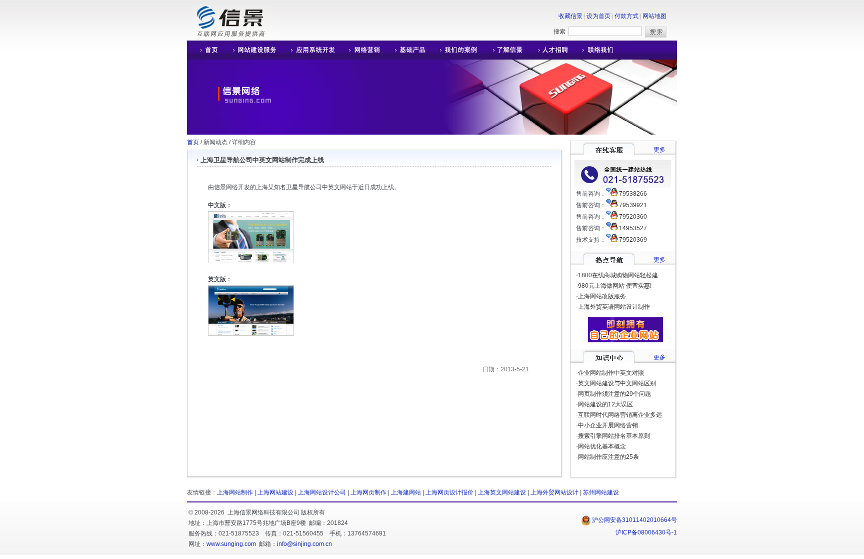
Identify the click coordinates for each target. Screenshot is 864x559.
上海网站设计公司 (322, 492)
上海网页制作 (368, 492)
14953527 (633, 228)
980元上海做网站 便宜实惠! (615, 285)
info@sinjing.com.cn (304, 543)
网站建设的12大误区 (605, 404)
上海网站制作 (235, 492)
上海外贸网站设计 (554, 492)
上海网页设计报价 (450, 492)
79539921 (633, 205)
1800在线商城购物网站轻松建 (618, 275)
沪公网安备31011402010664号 (633, 519)
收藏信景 (570, 16)
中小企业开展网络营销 (608, 425)
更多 (660, 149)
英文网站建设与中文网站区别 (617, 383)
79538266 (633, 193)
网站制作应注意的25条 (608, 456)
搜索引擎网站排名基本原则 (614, 435)
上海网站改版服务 (602, 296)
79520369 (633, 239)
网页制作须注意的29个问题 (614, 393)
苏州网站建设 (601, 492)
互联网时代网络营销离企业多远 (620, 414)
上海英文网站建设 (502, 492)
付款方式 (626, 16)
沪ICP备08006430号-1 (646, 532)
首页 (193, 142)
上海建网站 (406, 492)
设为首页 (598, 16)
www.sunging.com (231, 543)
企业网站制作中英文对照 (611, 372)
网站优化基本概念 (602, 446)
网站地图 (654, 16)
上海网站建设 (276, 492)
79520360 (633, 216)
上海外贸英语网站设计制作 (614, 306)
